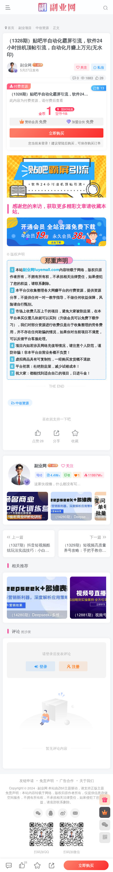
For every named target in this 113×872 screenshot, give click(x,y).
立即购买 (56, 133)
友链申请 (26, 780)
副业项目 (25, 27)
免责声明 (46, 780)
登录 (43, 666)
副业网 (26, 65)
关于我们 (87, 780)
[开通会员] (104, 812)
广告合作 (67, 780)
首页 (10, 27)
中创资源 (42, 27)
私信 (100, 67)
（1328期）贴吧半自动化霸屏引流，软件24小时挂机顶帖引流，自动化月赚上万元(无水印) (54, 47)
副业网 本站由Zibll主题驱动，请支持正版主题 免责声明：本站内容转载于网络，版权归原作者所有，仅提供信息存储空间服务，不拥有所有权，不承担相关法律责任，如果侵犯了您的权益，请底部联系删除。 (56, 795)
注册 (76, 666)
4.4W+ (55, 475)
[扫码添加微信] (104, 824)
